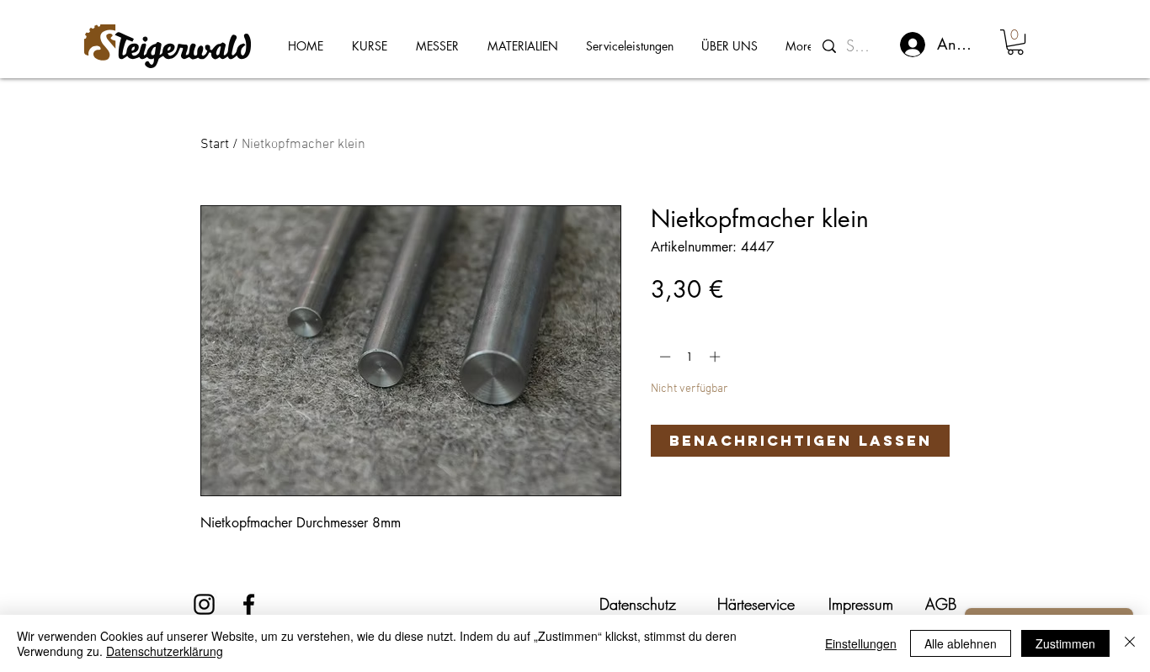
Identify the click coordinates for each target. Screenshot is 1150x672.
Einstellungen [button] (861, 643)
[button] (1015, 42)
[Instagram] (204, 604)
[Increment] (716, 356)
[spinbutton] (689, 356)
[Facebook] (249, 604)
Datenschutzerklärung (164, 651)
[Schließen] (1130, 643)
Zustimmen (1065, 643)
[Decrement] (663, 356)
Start (214, 144)
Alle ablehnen (960, 643)
